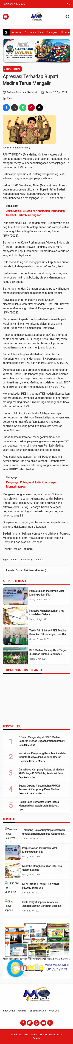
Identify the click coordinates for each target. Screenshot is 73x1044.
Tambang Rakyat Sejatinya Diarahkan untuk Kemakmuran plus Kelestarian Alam (43, 833)
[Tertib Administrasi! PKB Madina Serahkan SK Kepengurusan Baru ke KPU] (15, 636)
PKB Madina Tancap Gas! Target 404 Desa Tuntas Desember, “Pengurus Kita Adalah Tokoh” (48, 654)
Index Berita (9, 1010)
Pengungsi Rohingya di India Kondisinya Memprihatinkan (31, 484)
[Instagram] (30, 1023)
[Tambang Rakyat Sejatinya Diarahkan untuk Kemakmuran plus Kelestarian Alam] (13, 834)
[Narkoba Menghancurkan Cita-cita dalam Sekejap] (15, 616)
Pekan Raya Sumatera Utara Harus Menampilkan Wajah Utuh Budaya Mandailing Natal (39, 805)
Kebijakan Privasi (37, 1010)
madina (14, 559)
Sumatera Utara (34, 32)
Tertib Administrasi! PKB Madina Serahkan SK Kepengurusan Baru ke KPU (48, 634)
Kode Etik (54, 1010)
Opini (21, 809)
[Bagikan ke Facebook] (6, 107)
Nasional (16, 32)
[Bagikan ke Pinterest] (31, 107)
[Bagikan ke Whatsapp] (22, 107)
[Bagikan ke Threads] (39, 107)
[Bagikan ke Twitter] (14, 107)
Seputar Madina (12, 68)
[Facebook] (23, 1023)
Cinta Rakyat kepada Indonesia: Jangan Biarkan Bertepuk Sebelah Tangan (41, 906)
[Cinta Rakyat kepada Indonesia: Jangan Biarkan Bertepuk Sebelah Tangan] (13, 906)
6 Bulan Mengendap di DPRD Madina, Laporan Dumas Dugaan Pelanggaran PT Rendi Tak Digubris (42, 741)
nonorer (40, 559)
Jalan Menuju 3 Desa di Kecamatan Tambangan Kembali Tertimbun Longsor (35, 213)
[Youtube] (43, 1023)
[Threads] (37, 1023)
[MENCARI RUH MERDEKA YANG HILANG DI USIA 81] (13, 888)
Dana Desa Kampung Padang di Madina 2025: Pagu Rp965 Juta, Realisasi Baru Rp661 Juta (41, 773)
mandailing (27, 559)
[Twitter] (50, 1023)
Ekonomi (66, 32)
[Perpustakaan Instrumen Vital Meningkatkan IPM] (15, 596)
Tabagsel (52, 32)
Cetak (10, 98)
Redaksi (22, 1010)
